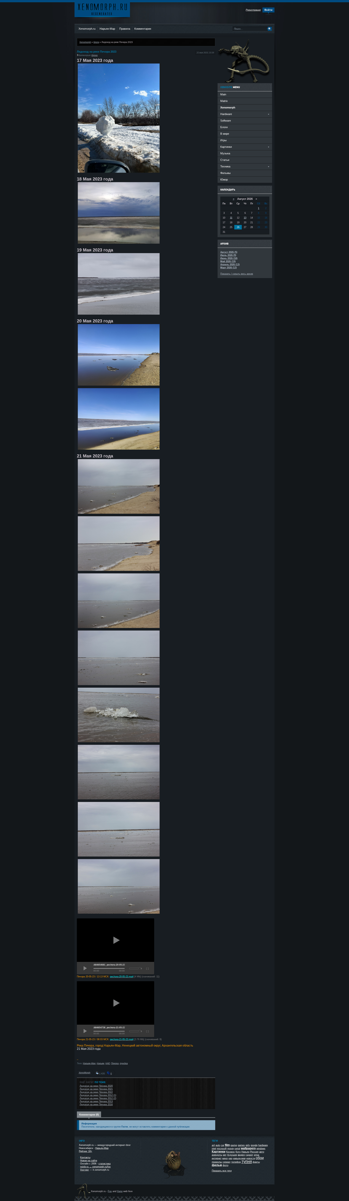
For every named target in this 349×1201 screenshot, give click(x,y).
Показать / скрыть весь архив (236, 273)
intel (214, 1148)
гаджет (249, 1155)
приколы (217, 1161)
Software (225, 120)
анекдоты (217, 1155)
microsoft (222, 1148)
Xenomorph (85, 42)
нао (230, 1158)
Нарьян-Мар (107, 28)
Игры (223, 140)
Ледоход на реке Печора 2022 (96, 1092)
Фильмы (225, 173)
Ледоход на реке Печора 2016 (96, 1104)
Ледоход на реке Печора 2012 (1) (98, 1095)
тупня (247, 1161)
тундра (124, 1063)
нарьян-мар (239, 1158)
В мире (224, 133)
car (222, 1145)
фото (225, 1165)
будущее (232, 1155)
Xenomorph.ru (87, 28)
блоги (96, 42)
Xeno (120, 1191)
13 (245, 217)
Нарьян (100, 1063)
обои (260, 1158)
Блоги (224, 127)
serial (237, 1148)
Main (223, 94)
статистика (105, 1163)
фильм (217, 1165)
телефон (236, 1162)
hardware (263, 1145)
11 (231, 217)
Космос (230, 1151)
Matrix (224, 100)
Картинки (218, 1151)
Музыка (225, 153)
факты (256, 1162)
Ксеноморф (102, 9)
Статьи (224, 159)
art (213, 1145)
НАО (107, 1063)
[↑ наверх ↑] (173, 1178)
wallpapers (248, 1148)
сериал (226, 1162)
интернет (217, 1158)
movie (230, 1148)
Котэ (238, 1151)
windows (260, 1148)
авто (261, 1151)
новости (250, 1158)
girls (248, 1145)
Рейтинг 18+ (85, 1151)
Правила (124, 28)
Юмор (224, 179)
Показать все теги (222, 1170)
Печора (115, 1063)
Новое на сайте (88, 1160)
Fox (110, 1191)
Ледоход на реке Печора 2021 (96, 1089)
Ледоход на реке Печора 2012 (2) (98, 1098)
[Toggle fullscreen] (147, 968)
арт (224, 1155)
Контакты (85, 1157)
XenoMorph (84, 1072)
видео (241, 1154)
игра (256, 1154)
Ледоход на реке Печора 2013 (96, 1101)
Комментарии (142, 28)
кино (225, 1158)
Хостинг (84, 1169)
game (233, 1145)
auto (218, 1145)
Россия (254, 1151)
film (227, 1145)
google (254, 1145)
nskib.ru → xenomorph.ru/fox (95, 1166)
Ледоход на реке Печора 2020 (96, 1086)
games (241, 1145)
